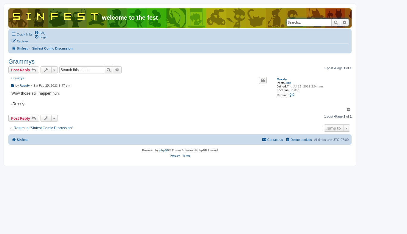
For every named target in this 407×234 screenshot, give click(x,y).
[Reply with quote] (263, 80)
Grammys (21, 61)
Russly (282, 79)
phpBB (164, 150)
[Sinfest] (56, 15)
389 (288, 82)
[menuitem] (40, 32)
